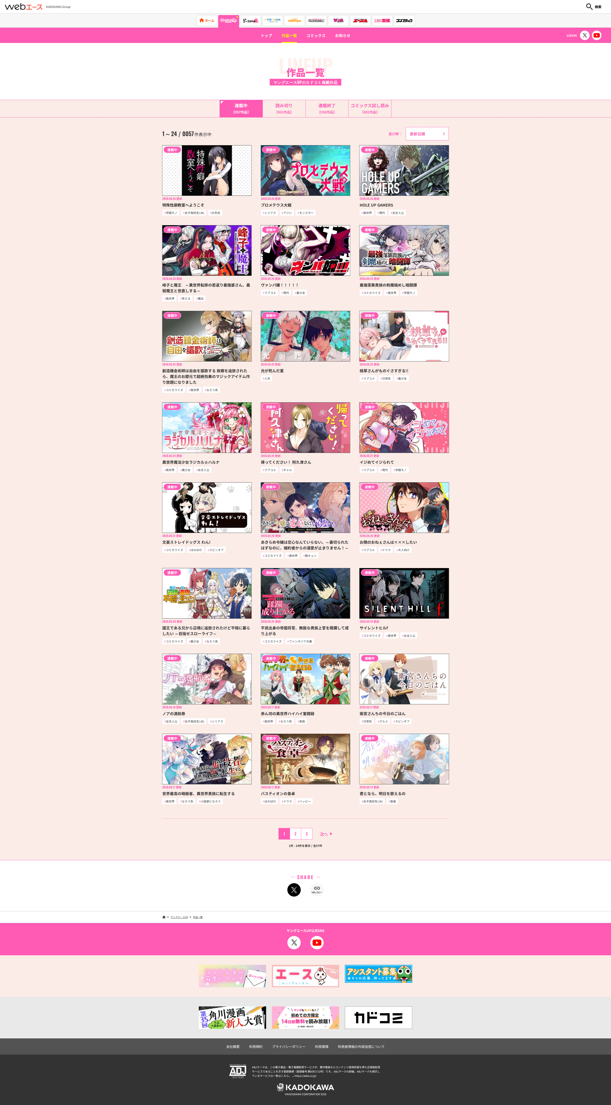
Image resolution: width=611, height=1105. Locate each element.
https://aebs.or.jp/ (305, 1076)
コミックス (316, 35)
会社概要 (233, 1046)
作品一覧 (289, 35)
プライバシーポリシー (289, 1046)
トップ (266, 35)
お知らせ (342, 35)
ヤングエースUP (179, 917)
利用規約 (256, 1046)
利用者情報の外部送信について (361, 1046)
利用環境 (321, 1046)
